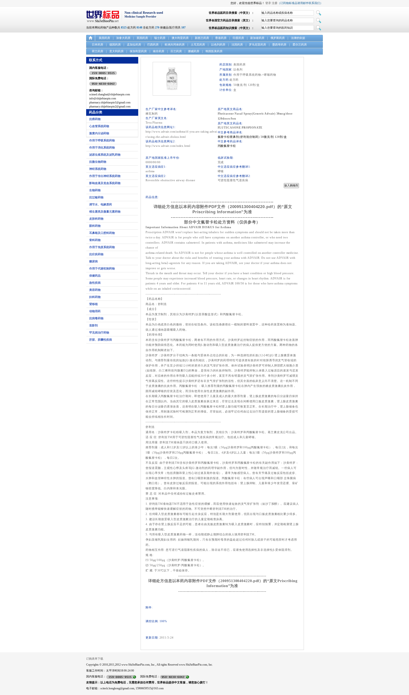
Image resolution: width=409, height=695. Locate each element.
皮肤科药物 (96, 218)
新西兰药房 (202, 38)
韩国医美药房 (213, 51)
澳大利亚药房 (180, 38)
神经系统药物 (97, 169)
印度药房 (238, 38)
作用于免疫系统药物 (102, 247)
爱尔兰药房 (300, 44)
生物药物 (95, 190)
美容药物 (95, 290)
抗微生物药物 (97, 161)
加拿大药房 (123, 38)
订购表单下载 (94, 658)
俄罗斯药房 (278, 38)
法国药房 (237, 44)
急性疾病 (95, 282)
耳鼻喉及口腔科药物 (102, 233)
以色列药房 (218, 44)
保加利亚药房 (138, 51)
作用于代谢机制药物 (102, 268)
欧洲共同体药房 (175, 44)
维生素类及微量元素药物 (104, 211)
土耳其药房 (198, 44)
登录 (268, 3)
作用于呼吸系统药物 (102, 140)
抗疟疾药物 (96, 254)
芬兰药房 (176, 51)
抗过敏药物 (96, 197)
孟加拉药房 (134, 44)
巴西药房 (153, 44)
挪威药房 (193, 51)
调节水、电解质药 (100, 204)
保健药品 (95, 275)
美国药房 (104, 38)
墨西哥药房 (279, 44)
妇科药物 (95, 297)
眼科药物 (95, 225)
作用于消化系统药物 (102, 147)
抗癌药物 (95, 119)
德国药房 (115, 44)
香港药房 (221, 38)
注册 (274, 3)
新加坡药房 (257, 38)
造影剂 (93, 325)
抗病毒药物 (96, 318)
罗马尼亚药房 (257, 44)
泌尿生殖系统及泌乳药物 (104, 154)
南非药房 (158, 51)
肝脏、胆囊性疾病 (100, 339)
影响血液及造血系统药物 (104, 183)
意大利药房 (116, 51)
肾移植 (93, 304)
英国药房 (142, 38)
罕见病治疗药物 (99, 332)
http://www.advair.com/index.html (168, 146)
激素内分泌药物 (99, 133)
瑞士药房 (159, 38)
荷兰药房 (97, 51)
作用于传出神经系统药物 (104, 176)
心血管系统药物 (99, 126)
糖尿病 (93, 261)
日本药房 (97, 44)
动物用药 (95, 311)
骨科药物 (95, 240)
